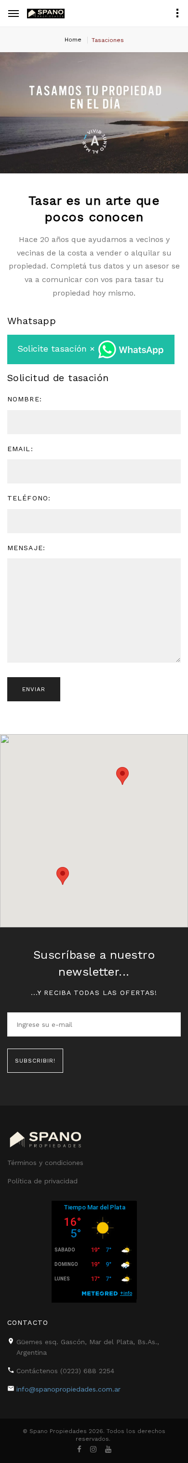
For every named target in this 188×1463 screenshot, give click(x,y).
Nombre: (24, 399)
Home (73, 39)
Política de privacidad (42, 1181)
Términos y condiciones (45, 1162)
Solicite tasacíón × (57, 348)
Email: (20, 449)
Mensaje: (26, 548)
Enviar (33, 689)
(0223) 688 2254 (87, 1371)
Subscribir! (35, 1060)
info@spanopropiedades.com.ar (68, 1389)
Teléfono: (29, 498)
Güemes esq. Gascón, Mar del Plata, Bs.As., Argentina (87, 1347)
